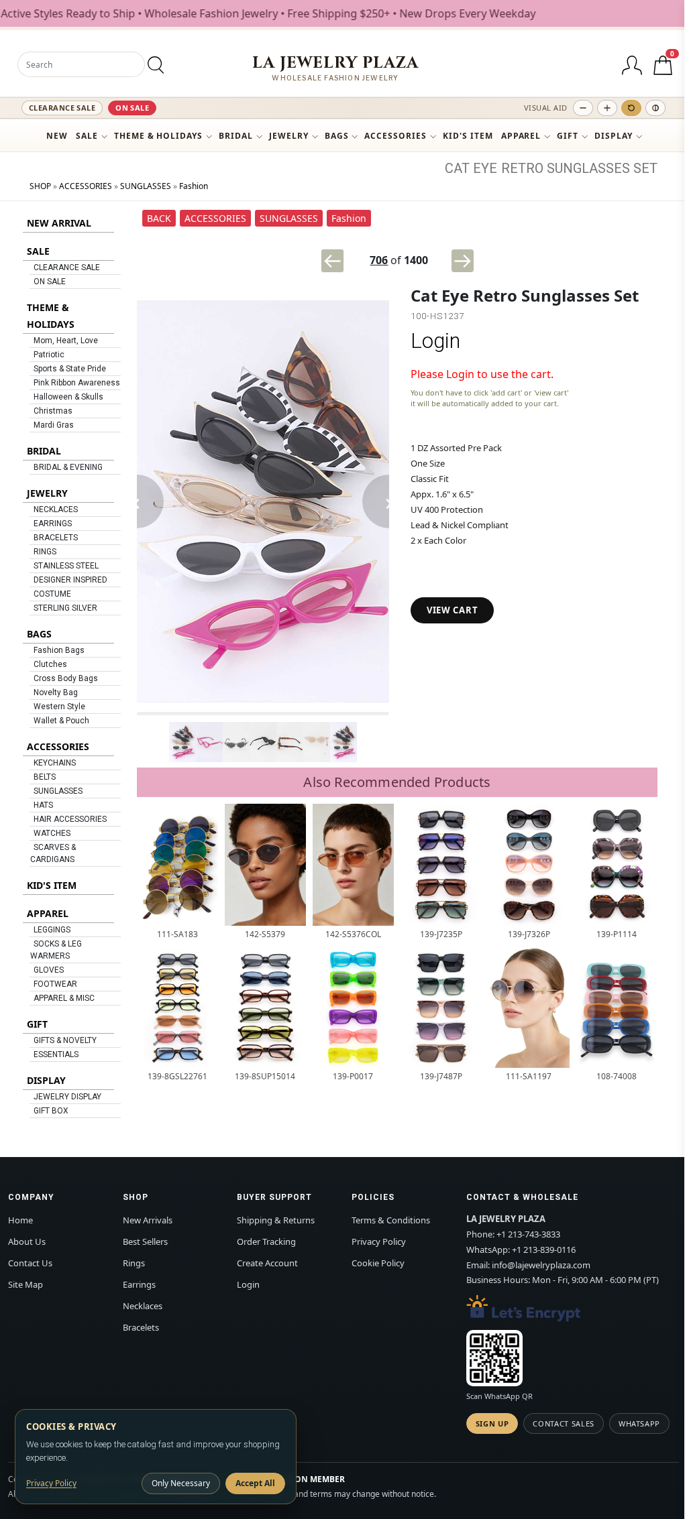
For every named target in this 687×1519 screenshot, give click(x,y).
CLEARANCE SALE (62, 108)
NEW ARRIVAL (59, 223)
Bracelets (141, 1327)
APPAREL (521, 135)
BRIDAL (236, 135)
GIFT (567, 135)
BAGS (337, 135)
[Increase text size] (607, 108)
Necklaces (142, 1306)
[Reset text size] (631, 108)
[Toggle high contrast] (655, 108)
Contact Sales (563, 1423)
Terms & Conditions (391, 1220)
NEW (57, 135)
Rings (134, 1263)
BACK (159, 218)
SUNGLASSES (588, 168)
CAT (457, 168)
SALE (87, 135)
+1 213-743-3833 (528, 1234)
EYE (485, 168)
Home (20, 1220)
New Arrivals (147, 1220)
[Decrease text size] (583, 108)
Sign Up (492, 1423)
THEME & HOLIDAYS (158, 135)
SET (645, 168)
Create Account (267, 1263)
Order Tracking (266, 1241)
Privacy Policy (379, 1241)
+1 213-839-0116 (544, 1249)
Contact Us (30, 1263)
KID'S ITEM (468, 135)
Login (435, 340)
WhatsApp (639, 1423)
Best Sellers (145, 1241)
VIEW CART (452, 610)
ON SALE (132, 108)
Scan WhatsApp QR (499, 1396)
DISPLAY (613, 135)
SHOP (40, 186)
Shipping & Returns (276, 1220)
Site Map (25, 1284)
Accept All (255, 1483)
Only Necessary (181, 1483)
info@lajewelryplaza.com (541, 1265)
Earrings (139, 1284)
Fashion (193, 186)
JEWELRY (289, 135)
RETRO (522, 168)
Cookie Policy (378, 1263)
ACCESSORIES (395, 135)
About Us (27, 1241)
